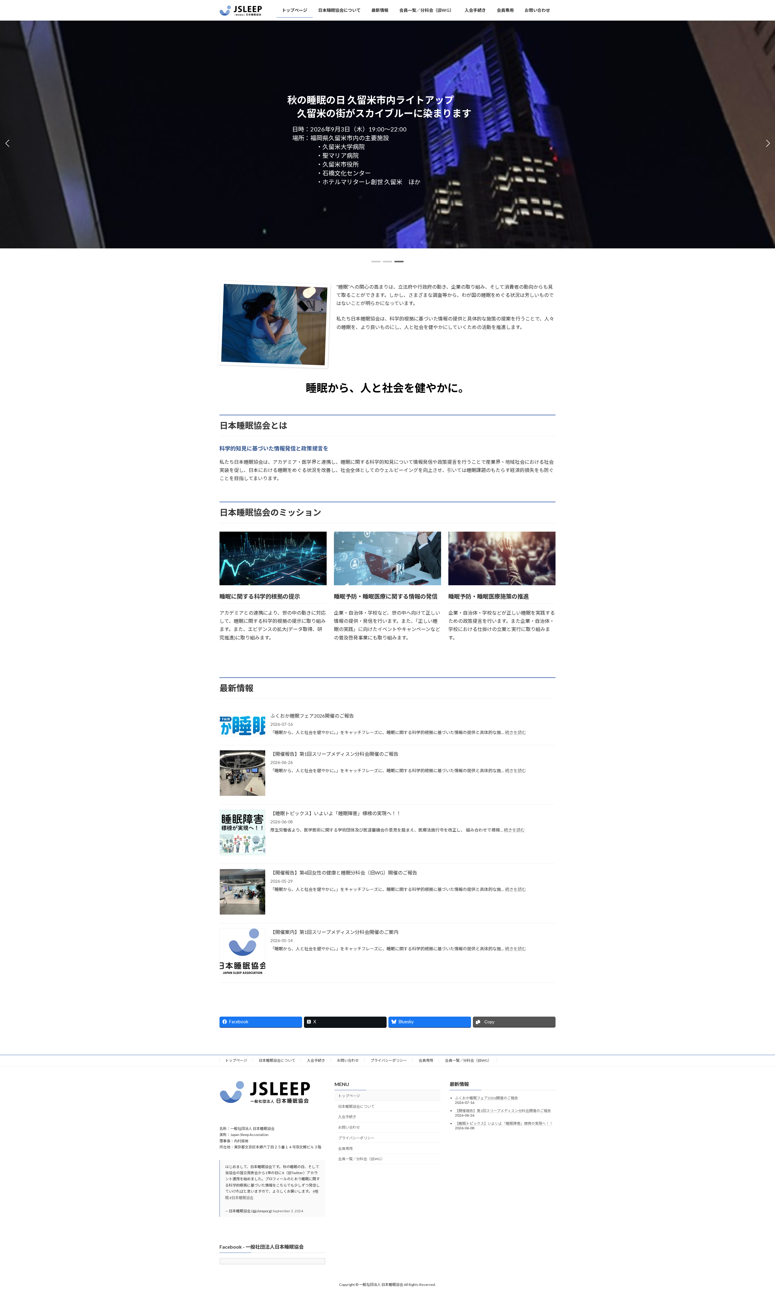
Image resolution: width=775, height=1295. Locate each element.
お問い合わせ (348, 1060)
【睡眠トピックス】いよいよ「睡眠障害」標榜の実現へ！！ (335, 813)
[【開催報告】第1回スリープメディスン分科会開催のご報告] (242, 773)
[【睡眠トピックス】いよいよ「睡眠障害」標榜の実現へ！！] (242, 832)
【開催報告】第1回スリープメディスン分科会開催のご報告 (334, 754)
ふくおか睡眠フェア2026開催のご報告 (312, 716)
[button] (376, 261)
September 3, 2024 (287, 1211)
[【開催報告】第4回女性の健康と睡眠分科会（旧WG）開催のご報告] (242, 892)
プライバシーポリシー (389, 1060)
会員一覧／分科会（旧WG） (468, 1060)
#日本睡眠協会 (241, 1197)
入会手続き (316, 1060)
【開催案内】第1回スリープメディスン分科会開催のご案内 (334, 932)
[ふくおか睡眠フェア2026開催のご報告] (242, 725)
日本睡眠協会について (277, 1060)
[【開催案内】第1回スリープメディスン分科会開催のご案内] (242, 951)
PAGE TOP (752, 1250)
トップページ (236, 1060)
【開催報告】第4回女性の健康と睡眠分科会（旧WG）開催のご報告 (343, 872)
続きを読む (515, 732)
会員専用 (426, 1060)
